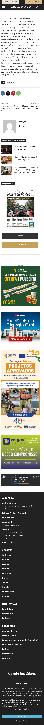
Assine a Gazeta (9, 503)
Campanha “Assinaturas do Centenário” (20, 506)
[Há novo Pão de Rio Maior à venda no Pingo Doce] (6, 160)
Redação (22, 121)
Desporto (6, 578)
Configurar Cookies (22, 721)
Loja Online (7, 609)
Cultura (5, 569)
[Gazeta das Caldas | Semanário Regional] (21, 6)
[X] (8, 93)
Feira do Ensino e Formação (14, 513)
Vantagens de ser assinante (15, 509)
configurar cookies (22, 709)
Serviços (6, 529)
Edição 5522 (10, 82)
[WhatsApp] (18, 93)
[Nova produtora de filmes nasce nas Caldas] (6, 149)
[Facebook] (3, 93)
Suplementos (8, 591)
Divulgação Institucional (14, 535)
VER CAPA (20, 236)
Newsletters (7, 613)
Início (4, 13)
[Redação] (9, 126)
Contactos (6, 658)
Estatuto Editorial (10, 635)
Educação (6, 573)
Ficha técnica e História (12, 644)
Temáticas (7, 582)
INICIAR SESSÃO (20, 245)
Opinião (5, 587)
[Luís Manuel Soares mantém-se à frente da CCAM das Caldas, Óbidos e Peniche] (6, 170)
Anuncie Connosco (12, 525)
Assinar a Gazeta (9, 631)
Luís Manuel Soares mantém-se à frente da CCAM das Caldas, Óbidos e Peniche (26, 170)
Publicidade (7, 522)
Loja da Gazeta (9, 517)
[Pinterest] (13, 93)
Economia (10, 13)
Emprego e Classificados (14, 532)
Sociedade (6, 555)
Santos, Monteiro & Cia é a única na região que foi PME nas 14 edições (10, 108)
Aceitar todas (22, 716)
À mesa (5, 596)
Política (5, 559)
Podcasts (6, 618)
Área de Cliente (9, 542)
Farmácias (8, 538)
